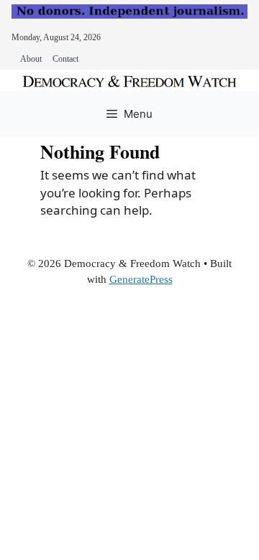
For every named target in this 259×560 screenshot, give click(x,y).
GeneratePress (141, 279)
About (31, 59)
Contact (65, 59)
